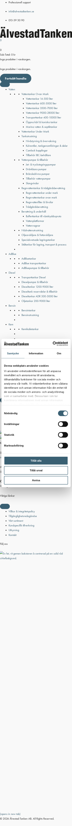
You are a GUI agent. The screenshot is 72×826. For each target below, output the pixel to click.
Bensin (12, 305)
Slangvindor (32, 183)
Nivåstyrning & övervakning (41, 141)
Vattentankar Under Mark (35, 131)
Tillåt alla (36, 460)
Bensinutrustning (30, 315)
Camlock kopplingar (37, 150)
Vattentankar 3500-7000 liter (42, 108)
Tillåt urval (36, 470)
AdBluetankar (28, 258)
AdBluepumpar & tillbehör (35, 268)
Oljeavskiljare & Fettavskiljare (37, 235)
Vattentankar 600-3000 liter (41, 103)
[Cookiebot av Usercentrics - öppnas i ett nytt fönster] (52, 343)
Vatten (12, 89)
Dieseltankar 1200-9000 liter (37, 287)
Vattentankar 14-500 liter (39, 99)
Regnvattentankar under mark (42, 193)
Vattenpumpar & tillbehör (34, 160)
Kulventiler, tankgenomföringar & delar (47, 146)
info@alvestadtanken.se (21, 11)
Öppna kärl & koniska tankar (41, 122)
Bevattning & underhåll (33, 211)
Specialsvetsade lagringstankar (38, 240)
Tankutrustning (29, 136)
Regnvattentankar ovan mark (41, 197)
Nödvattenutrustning (32, 230)
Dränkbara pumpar (36, 169)
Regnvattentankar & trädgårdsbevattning (43, 188)
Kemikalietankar (30, 329)
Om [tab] (59, 353)
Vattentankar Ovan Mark (35, 94)
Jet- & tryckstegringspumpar (41, 164)
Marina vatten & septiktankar (41, 127)
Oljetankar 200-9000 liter (35, 301)
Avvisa (36, 480)
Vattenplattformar (35, 221)
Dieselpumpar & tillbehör (34, 282)
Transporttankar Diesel (33, 277)
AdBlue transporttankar (33, 263)
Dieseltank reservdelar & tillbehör (39, 291)
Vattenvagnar (33, 225)
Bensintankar (28, 310)
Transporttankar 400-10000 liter (43, 117)
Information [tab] (36, 353)
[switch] (63, 424)
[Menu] (5, 506)
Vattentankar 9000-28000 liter (42, 113)
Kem (11, 324)
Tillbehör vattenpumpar (38, 178)
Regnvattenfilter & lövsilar (39, 202)
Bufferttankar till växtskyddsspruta (43, 216)
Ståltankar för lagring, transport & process (43, 244)
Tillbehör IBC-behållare (38, 155)
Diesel (12, 272)
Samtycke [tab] (13, 353)
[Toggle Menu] (5, 84)
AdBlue (12, 254)
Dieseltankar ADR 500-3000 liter (39, 296)
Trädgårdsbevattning (37, 207)
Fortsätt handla (15, 78)
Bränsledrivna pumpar (38, 174)
